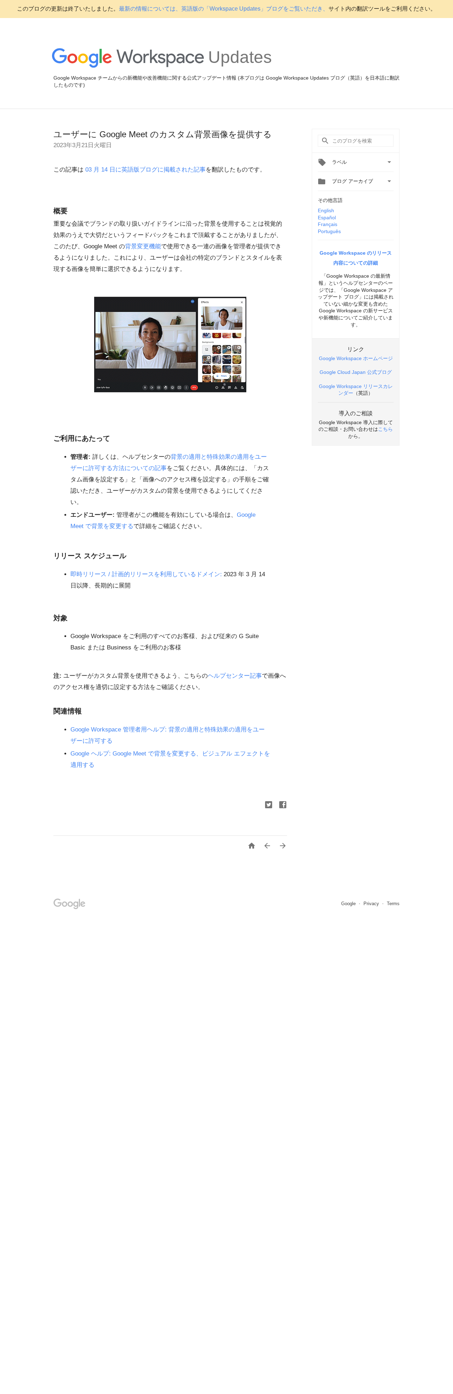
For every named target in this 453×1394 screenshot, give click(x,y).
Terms (393, 903)
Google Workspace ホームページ (356, 358)
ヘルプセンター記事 (235, 675)
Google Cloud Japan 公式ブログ (356, 372)
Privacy (371, 903)
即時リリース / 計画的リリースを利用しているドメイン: (146, 574)
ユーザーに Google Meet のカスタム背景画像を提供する (162, 134)
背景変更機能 (143, 246)
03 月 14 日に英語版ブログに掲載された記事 (145, 169)
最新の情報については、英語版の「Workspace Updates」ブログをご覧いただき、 (223, 9)
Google (349, 903)
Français (327, 224)
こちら (385, 429)
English (326, 210)
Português (329, 231)
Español (327, 217)
